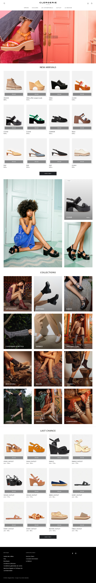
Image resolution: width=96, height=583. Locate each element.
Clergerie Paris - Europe (13, 577)
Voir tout (48, 173)
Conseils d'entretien (32, 559)
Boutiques (7, 561)
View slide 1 (44, 60)
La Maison (29, 561)
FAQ (5, 559)
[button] (4, 3)
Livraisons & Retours (10, 563)
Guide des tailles (9, 556)
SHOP (52, 37)
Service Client (30, 556)
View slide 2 (48, 60)
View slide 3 (52, 60)
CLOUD (69, 217)
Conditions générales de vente (13, 566)
